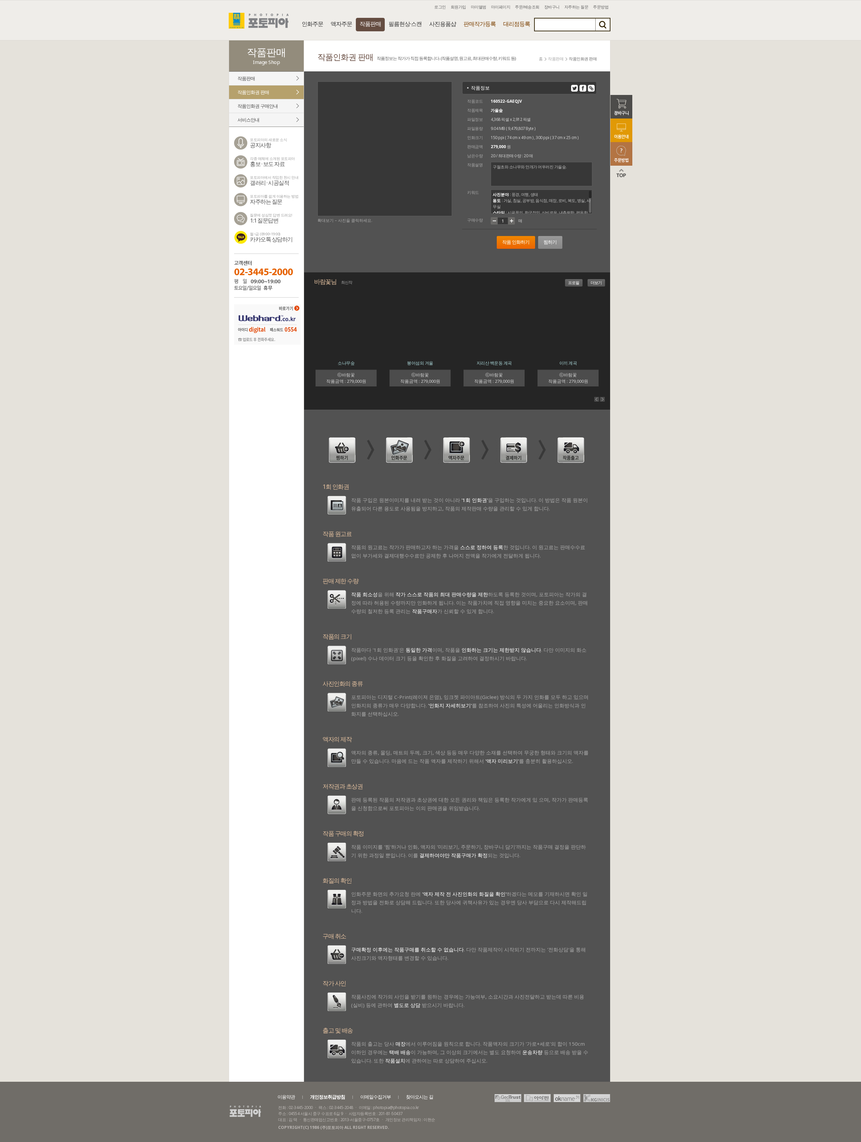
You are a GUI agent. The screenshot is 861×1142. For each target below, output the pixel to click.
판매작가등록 (479, 24)
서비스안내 (248, 119)
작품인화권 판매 (253, 92)
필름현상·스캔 (405, 24)
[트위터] (574, 88)
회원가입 (458, 7)
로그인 (440, 7)
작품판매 (370, 24)
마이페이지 (501, 7)
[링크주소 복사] (591, 88)
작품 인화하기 (515, 242)
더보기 (596, 283)
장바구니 (552, 7)
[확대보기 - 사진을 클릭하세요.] (384, 148)
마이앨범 (478, 7)
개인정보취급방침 (327, 1097)
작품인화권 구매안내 (257, 106)
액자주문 (341, 24)
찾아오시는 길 (419, 1097)
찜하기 (550, 242)
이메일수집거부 (375, 1097)
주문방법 (600, 7)
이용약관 (286, 1097)
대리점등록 (516, 24)
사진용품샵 (442, 24)
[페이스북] (582, 88)
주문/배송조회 (527, 7)
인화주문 (312, 24)
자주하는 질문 (576, 7)
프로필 (573, 283)
